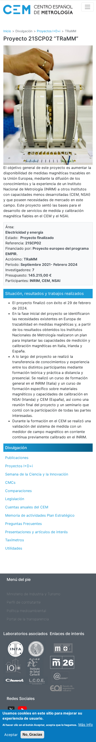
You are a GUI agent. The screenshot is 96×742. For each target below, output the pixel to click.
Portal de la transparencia (28, 619)
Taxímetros (14, 540)
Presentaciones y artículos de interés (36, 532)
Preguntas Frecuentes (23, 523)
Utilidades (13, 548)
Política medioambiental (26, 610)
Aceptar (11, 734)
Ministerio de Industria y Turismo (33, 594)
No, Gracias (32, 734)
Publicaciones (16, 457)
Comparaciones (18, 490)
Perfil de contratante (24, 602)
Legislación (14, 499)
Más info (85, 724)
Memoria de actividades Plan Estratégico (40, 515)
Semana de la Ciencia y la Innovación (36, 474)
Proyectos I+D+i (48, 31)
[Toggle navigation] (87, 6)
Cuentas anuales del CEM (26, 507)
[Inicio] (38, 11)
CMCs (10, 482)
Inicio (7, 31)
